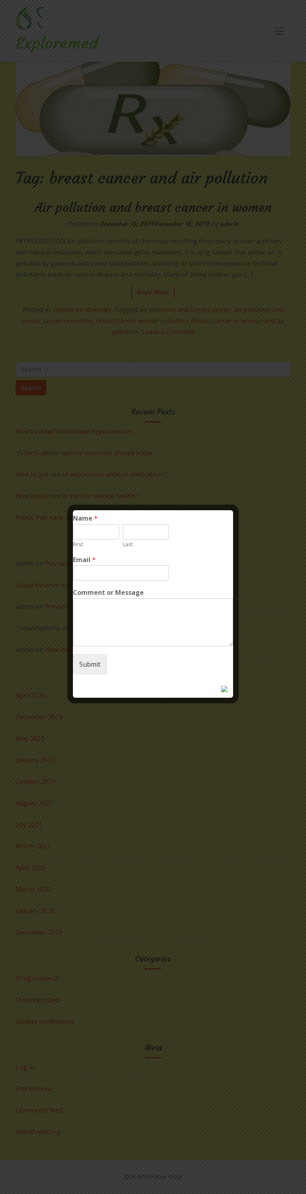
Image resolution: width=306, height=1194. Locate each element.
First (78, 544)
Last (128, 544)
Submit (89, 664)
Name (85, 518)
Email (84, 560)
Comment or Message (108, 592)
